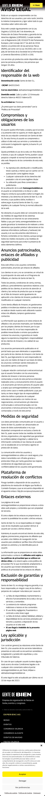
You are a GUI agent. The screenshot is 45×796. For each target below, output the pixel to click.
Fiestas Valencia (11, 742)
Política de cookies (11, 793)
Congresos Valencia (13, 729)
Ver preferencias (22, 787)
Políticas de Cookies (25, 793)
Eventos (8, 724)
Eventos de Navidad (13, 737)
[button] (41, 745)
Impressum (37, 793)
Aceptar (22, 774)
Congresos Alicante (13, 733)
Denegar (22, 781)
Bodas (6, 720)
